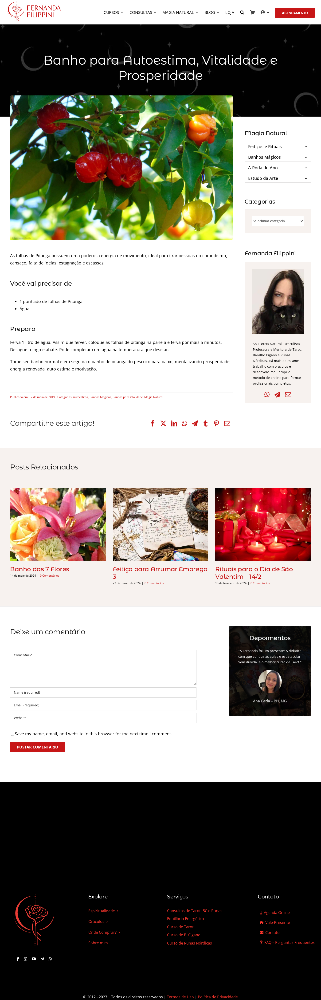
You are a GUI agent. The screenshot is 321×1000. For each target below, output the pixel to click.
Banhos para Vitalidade (128, 397)
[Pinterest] (216, 423)
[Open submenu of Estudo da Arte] (306, 177)
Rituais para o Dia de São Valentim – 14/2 (254, 572)
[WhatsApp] (184, 423)
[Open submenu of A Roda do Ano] (306, 167)
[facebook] (18, 959)
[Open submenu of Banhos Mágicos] (306, 156)
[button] (242, 12)
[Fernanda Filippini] (34, 894)
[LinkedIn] (174, 423)
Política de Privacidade (218, 997)
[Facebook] (152, 423)
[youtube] (34, 959)
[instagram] (25, 959)
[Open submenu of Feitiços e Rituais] (306, 145)
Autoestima (80, 397)
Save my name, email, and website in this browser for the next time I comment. (93, 733)
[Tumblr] (205, 423)
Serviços (177, 897)
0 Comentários (49, 576)
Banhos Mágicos (100, 397)
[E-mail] (227, 423)
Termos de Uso (180, 997)
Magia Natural (153, 397)
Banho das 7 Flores (39, 569)
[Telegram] (194, 423)
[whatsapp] (50, 959)
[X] (163, 423)
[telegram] (42, 959)
